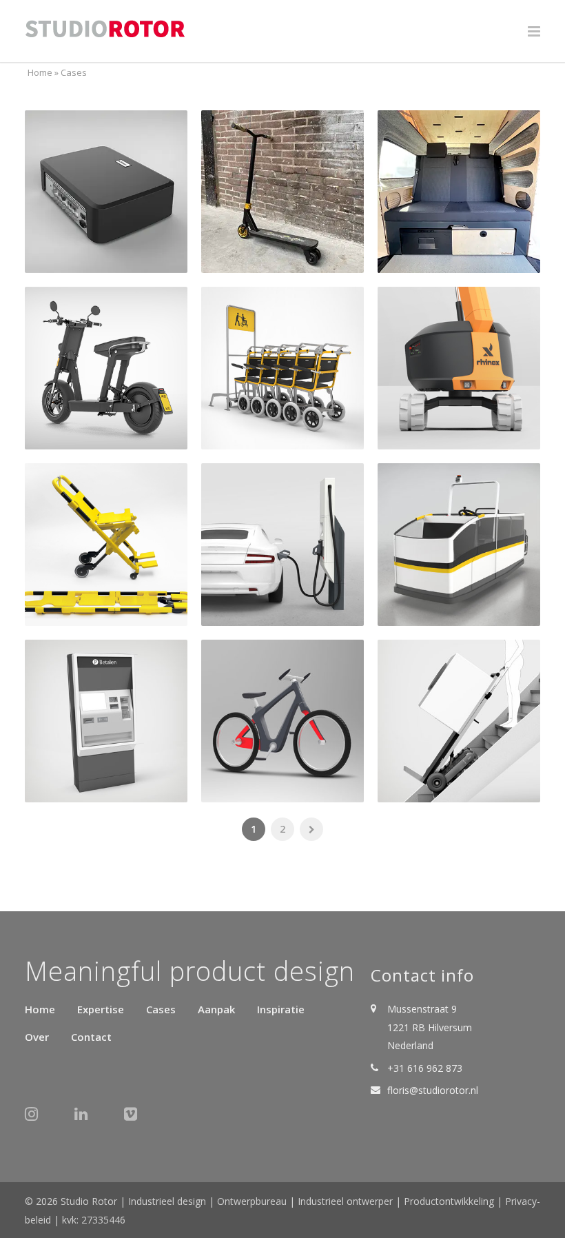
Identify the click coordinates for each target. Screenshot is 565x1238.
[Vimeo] (138, 1120)
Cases (161, 1009)
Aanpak (216, 1009)
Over (37, 1037)
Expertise (100, 1009)
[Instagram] (38, 1120)
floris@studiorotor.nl (432, 1090)
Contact (91, 1037)
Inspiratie (281, 1009)
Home (40, 72)
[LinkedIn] (88, 1120)
